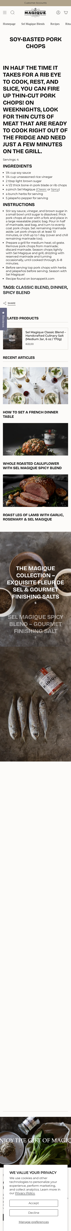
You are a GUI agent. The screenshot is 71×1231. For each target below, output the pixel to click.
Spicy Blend (16, 292)
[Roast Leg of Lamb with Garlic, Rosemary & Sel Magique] (35, 490)
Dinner (58, 287)
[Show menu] (4, 12)
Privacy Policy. (25, 1193)
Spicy (55, 189)
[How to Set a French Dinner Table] (35, 385)
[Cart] (66, 12)
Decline (33, 1212)
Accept (34, 1203)
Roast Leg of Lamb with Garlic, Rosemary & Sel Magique (33, 517)
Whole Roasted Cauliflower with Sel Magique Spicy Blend (32, 465)
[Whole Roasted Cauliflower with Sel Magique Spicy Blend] (35, 439)
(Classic (41, 189)
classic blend (32, 287)
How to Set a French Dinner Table (30, 414)
